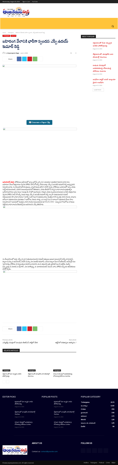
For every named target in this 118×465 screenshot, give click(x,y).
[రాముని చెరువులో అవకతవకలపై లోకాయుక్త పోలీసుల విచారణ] (64, 363)
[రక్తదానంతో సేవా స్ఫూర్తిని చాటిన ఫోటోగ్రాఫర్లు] (14, 363)
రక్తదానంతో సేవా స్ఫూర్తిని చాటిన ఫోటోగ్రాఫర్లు (102, 44)
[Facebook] (101, 1)
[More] (40, 59)
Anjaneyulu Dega (13, 53)
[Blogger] (83, 450)
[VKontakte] (106, 450)
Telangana (11, 32)
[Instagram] (104, 1)
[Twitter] (107, 1)
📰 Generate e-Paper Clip (39, 122)
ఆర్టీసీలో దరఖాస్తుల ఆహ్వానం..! (65, 343)
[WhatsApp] (35, 59)
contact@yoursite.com (49, 451)
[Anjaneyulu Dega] (4, 53)
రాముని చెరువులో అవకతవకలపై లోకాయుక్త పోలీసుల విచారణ (102, 68)
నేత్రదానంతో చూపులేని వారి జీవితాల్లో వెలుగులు (103, 55)
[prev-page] (4, 381)
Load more (97, 90)
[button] (112, 26)
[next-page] (7, 381)
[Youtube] (114, 1)
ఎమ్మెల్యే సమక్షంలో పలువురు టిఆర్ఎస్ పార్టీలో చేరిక (20, 343)
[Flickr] (94, 450)
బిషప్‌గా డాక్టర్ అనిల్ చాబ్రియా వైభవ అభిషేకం (104, 80)
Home (4, 32)
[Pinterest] (29, 59)
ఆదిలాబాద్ (13, 36)
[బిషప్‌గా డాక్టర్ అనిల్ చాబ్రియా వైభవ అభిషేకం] (86, 81)
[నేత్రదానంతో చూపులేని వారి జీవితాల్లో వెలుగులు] (39, 363)
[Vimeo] (111, 1)
